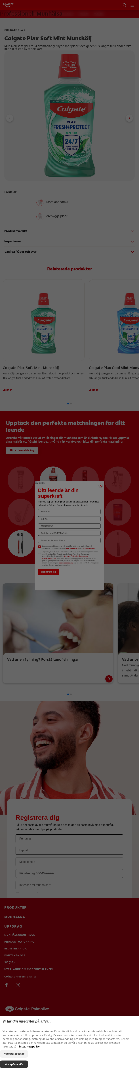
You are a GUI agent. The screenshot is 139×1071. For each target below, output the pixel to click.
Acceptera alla (14, 1064)
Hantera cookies (14, 1053)
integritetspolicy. (29, 1046)
